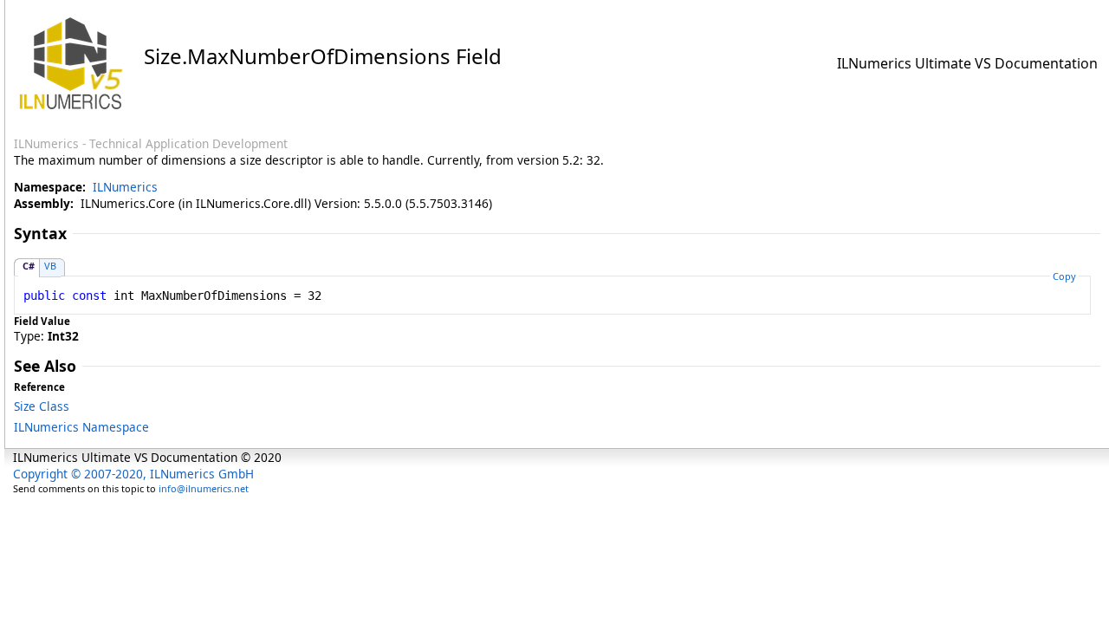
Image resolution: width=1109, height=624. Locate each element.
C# (29, 265)
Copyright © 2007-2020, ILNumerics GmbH (133, 473)
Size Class (41, 406)
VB (50, 265)
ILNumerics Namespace (81, 427)
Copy (1064, 276)
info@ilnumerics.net (204, 488)
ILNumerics (125, 187)
